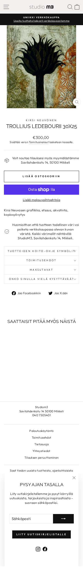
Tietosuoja (41, 444)
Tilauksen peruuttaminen (41, 457)
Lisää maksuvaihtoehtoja (41, 200)
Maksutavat (41, 269)
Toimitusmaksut (39, 142)
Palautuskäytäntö (41, 431)
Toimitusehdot (41, 260)
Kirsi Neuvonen (41, 120)
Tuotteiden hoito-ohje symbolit (41, 251)
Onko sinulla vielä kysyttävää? (41, 279)
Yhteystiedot (41, 451)
